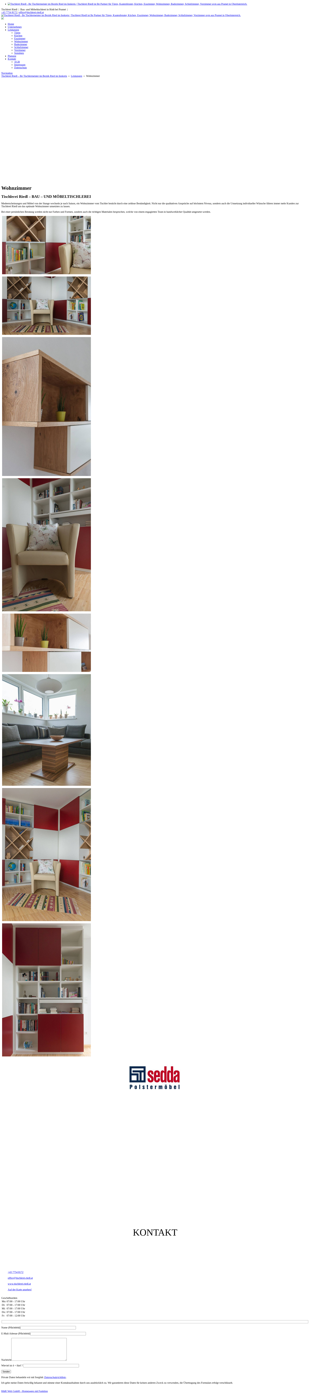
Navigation (7, 73)
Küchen (18, 35)
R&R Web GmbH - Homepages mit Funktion (24, 1391)
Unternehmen (15, 27)
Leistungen (13, 29)
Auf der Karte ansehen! (20, 1289)
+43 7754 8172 (9, 12)
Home (11, 24)
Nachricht (6, 1359)
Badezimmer (20, 44)
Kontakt (12, 58)
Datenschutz (20, 67)
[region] (155, 130)
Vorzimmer (20, 50)
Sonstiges (19, 53)
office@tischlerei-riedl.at (31, 12)
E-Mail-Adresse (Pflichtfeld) (15, 1333)
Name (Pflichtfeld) (10, 1327)
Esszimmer (19, 38)
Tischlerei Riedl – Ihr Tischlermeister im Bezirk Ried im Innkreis (34, 76)
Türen (17, 32)
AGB (17, 61)
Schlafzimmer (21, 47)
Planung (12, 56)
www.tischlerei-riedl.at (19, 1283)
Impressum (19, 64)
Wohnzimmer (21, 41)
